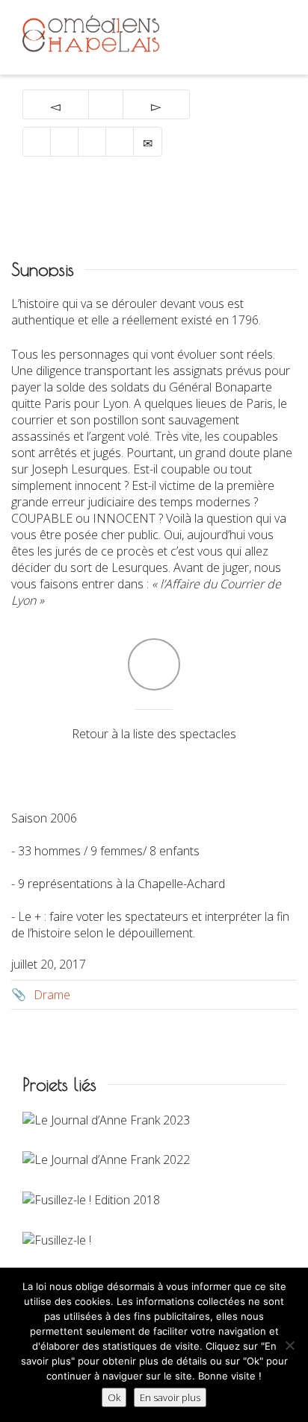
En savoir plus (170, 1397)
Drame (52, 995)
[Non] (289, 1345)
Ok (114, 1397)
